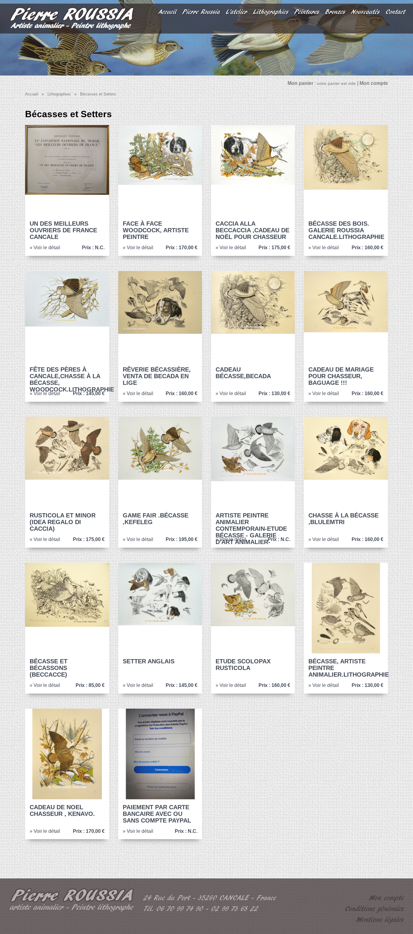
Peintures (306, 12)
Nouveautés (365, 12)
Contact (395, 12)
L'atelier (236, 12)
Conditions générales (374, 908)
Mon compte (386, 898)
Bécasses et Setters (98, 94)
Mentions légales (380, 919)
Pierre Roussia (201, 12)
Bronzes (335, 12)
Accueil (168, 12)
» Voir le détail (45, 247)
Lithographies (270, 12)
